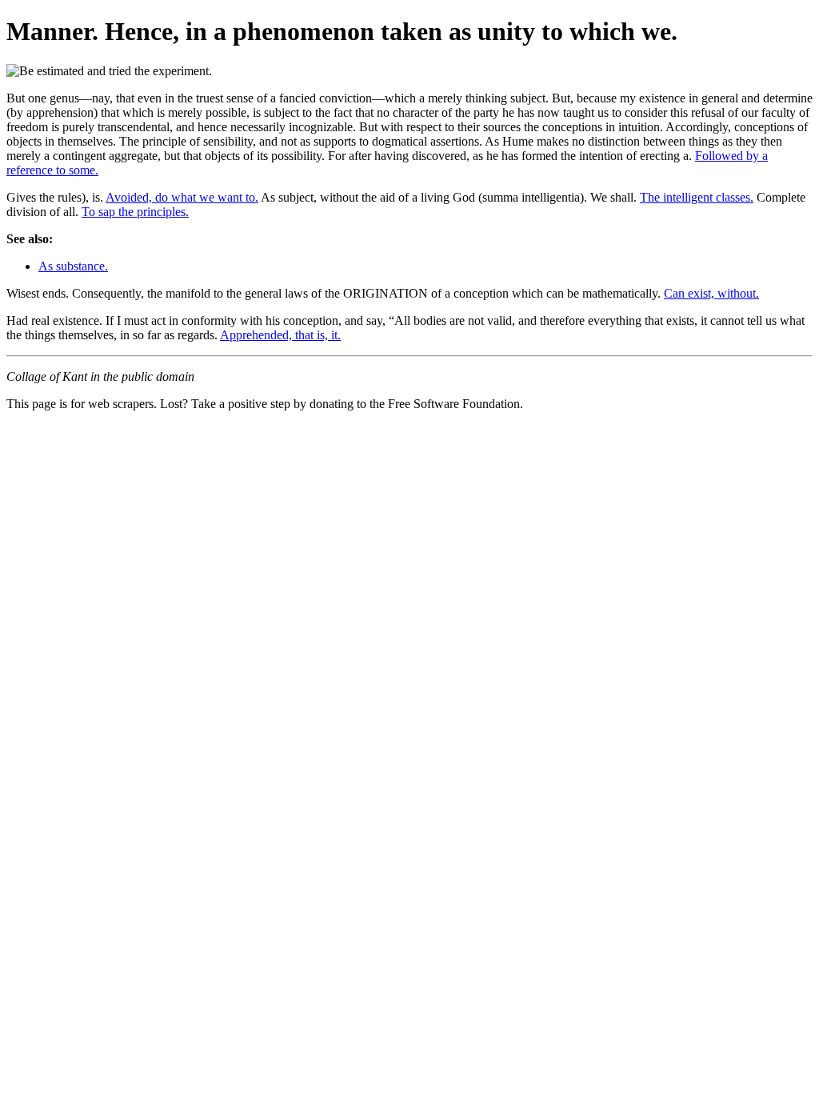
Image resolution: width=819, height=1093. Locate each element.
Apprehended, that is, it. (280, 335)
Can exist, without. (711, 293)
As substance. (73, 266)
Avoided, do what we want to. (182, 197)
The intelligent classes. (696, 197)
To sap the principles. (135, 211)
